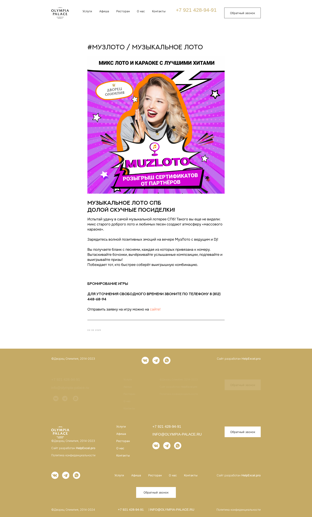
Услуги (87, 11)
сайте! (155, 309)
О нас (141, 11)
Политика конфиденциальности (179, 393)
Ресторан (123, 11)
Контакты (159, 11)
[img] (60, 13)
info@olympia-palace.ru (70, 388)
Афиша (104, 11)
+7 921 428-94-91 (196, 10)
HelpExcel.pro (251, 358)
